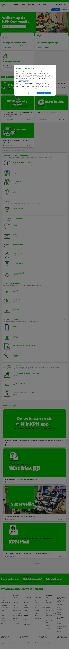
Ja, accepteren (44, 93)
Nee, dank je (26, 93)
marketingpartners (24, 80)
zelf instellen (44, 88)
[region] (35, 80)
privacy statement (31, 84)
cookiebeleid (21, 84)
